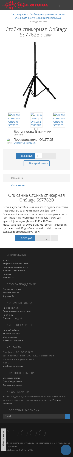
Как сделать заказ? (12, 384)
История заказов (11, 333)
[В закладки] (45, 156)
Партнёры (8, 314)
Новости (7, 273)
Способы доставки (12, 381)
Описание (17, 178)
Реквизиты (8, 277)
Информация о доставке (15, 263)
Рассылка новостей (13, 340)
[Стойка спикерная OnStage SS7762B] (36, 74)
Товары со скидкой (12, 318)
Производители (11, 307)
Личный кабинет (11, 329)
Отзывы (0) (17, 185)
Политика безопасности (15, 266)
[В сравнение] (52, 156)
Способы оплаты (11, 377)
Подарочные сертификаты (16, 311)
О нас (6, 259)
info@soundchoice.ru (13, 366)
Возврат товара (11, 292)
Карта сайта (9, 296)
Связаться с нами (12, 289)
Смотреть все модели (25, 142)
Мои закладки (10, 336)
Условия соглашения (14, 270)
